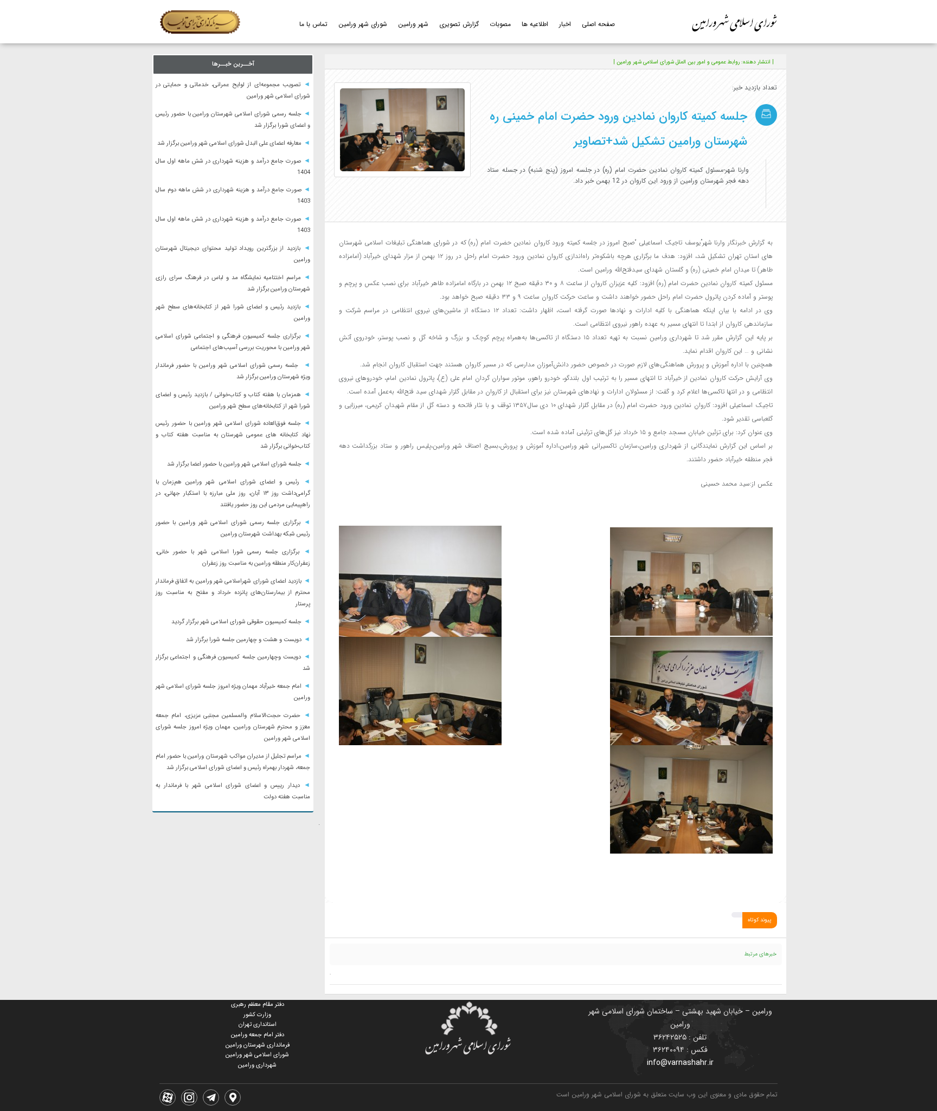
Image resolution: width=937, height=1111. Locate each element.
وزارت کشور (257, 1014)
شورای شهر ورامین (362, 24)
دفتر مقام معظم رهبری (257, 1004)
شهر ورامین (413, 24)
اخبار (565, 24)
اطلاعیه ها (535, 24)
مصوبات (500, 24)
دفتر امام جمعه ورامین (257, 1034)
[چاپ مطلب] (395, 61)
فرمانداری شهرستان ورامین (258, 1045)
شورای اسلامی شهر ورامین (257, 1055)
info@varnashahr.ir (680, 1063)
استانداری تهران (258, 1024)
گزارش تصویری (459, 24)
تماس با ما (313, 24)
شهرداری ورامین (257, 1065)
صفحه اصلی (598, 24)
